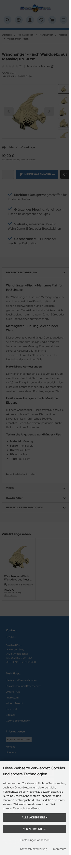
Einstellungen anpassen (35, 839)
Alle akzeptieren (34, 817)
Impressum (59, 849)
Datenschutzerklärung (33, 849)
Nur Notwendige (34, 829)
